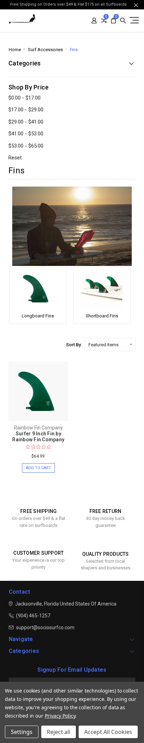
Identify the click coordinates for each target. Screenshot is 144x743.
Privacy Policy (60, 715)
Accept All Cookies (108, 732)
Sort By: (74, 344)
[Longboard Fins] (37, 289)
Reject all (58, 732)
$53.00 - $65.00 (25, 146)
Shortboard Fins (102, 315)
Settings (22, 732)
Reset (15, 158)
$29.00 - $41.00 (25, 122)
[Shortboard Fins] (102, 289)
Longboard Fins (38, 315)
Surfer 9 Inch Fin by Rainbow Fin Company (38, 436)
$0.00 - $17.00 (24, 98)
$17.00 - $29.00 (25, 109)
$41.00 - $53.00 (25, 134)
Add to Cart (38, 468)
